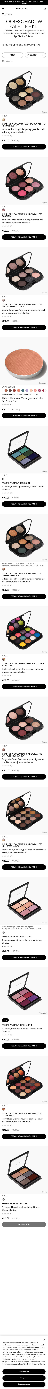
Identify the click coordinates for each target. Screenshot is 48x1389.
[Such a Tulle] (27, 390)
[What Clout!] (6, 390)
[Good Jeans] (22, 390)
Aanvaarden (24, 1371)
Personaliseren (24, 1384)
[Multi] (3, 119)
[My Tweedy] (18, 390)
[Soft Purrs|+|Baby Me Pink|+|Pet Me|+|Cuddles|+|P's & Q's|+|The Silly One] (3, 932)
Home (4, 45)
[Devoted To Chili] (14, 390)
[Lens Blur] (39, 390)
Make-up (12, 45)
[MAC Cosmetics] (24, 8)
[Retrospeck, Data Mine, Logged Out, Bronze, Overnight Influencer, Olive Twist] (3, 569)
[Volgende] (45, 391)
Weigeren (24, 1378)
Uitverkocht (24, 1224)
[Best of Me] (31, 390)
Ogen (19, 45)
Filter (12, 55)
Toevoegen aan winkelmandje (24, 147)
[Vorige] (3, 391)
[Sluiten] (44, 1339)
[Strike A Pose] (35, 390)
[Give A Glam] (10, 390)
